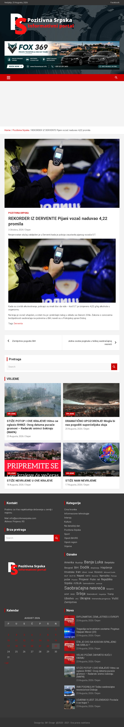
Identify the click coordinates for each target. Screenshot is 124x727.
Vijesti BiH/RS (71, 538)
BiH (76, 567)
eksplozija (95, 568)
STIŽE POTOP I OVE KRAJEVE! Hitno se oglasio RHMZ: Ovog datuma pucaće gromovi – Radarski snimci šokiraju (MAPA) (32, 426)
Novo (70, 610)
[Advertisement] (62, 104)
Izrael (90, 572)
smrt (66, 594)
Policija (114, 576)
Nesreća (95, 576)
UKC (77, 599)
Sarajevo (110, 589)
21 (40, 646)
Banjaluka (109, 562)
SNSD (72, 594)
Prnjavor (84, 579)
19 (24, 646)
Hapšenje (106, 567)
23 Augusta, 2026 (15, 436)
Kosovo (98, 572)
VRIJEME (13, 379)
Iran (78, 572)
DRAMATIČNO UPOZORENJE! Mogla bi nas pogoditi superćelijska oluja (90, 422)
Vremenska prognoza (101, 599)
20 (32, 646)
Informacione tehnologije (76, 513)
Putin (93, 579)
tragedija (102, 594)
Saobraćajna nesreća (84, 588)
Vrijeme (12, 414)
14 (40, 640)
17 (8, 646)
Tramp (110, 594)
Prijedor (75, 580)
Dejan (28, 230)
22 (48, 646)
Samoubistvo (89, 583)
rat (98, 579)
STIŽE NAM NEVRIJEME (80, 480)
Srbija (80, 593)
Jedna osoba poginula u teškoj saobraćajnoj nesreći (90, 343)
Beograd (68, 567)
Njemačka (104, 575)
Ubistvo (69, 598)
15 (48, 640)
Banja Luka (93, 562)
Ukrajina (85, 598)
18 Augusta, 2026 (15, 485)
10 (8, 640)
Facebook (115, 2)
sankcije (99, 584)
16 (56, 640)
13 (32, 640)
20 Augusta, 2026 (73, 429)
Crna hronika (70, 509)
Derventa (18, 323)
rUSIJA (78, 583)
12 (24, 640)
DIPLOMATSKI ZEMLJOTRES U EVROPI (97, 616)
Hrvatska (69, 571)
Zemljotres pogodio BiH (24, 341)
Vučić (115, 598)
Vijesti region (70, 542)
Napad (80, 575)
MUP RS (72, 576)
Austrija (79, 562)
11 (16, 640)
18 (16, 646)
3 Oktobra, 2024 (15, 230)
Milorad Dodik (109, 572)
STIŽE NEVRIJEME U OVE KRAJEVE (30, 480)
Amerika (69, 562)
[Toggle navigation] (9, 77)
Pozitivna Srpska (18, 213)
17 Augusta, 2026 (73, 485)
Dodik (84, 567)
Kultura (67, 521)
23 (56, 646)
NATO (87, 576)
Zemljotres (70, 602)
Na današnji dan (72, 525)
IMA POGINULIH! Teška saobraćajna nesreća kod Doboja (95, 688)
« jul (6, 663)
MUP (66, 576)
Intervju (68, 517)
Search (114, 366)
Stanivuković (92, 594)
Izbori (84, 572)
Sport (67, 534)
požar (67, 579)
